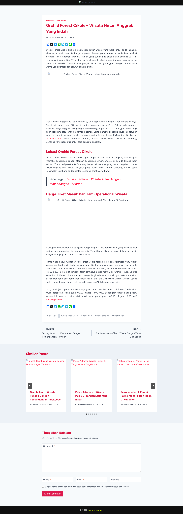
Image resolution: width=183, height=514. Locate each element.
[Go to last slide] (30, 386)
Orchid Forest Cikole (69, 316)
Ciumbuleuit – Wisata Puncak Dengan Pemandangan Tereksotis (45, 396)
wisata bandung (102, 316)
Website (115, 479)
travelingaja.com (54, 299)
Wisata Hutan (118, 316)
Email (80, 479)
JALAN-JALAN (53, 138)
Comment (49, 446)
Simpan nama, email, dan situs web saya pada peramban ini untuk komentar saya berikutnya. (87, 487)
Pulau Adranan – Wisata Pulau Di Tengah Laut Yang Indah (91, 396)
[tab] (86, 414)
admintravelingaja (56, 37)
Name (47, 479)
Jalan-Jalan (52, 316)
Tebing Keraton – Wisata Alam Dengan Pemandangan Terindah (61, 333)
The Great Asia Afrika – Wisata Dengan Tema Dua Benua (118, 333)
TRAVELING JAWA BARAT (56, 21)
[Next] (153, 386)
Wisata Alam (86, 316)
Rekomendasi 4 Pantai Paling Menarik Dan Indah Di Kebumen (136, 396)
